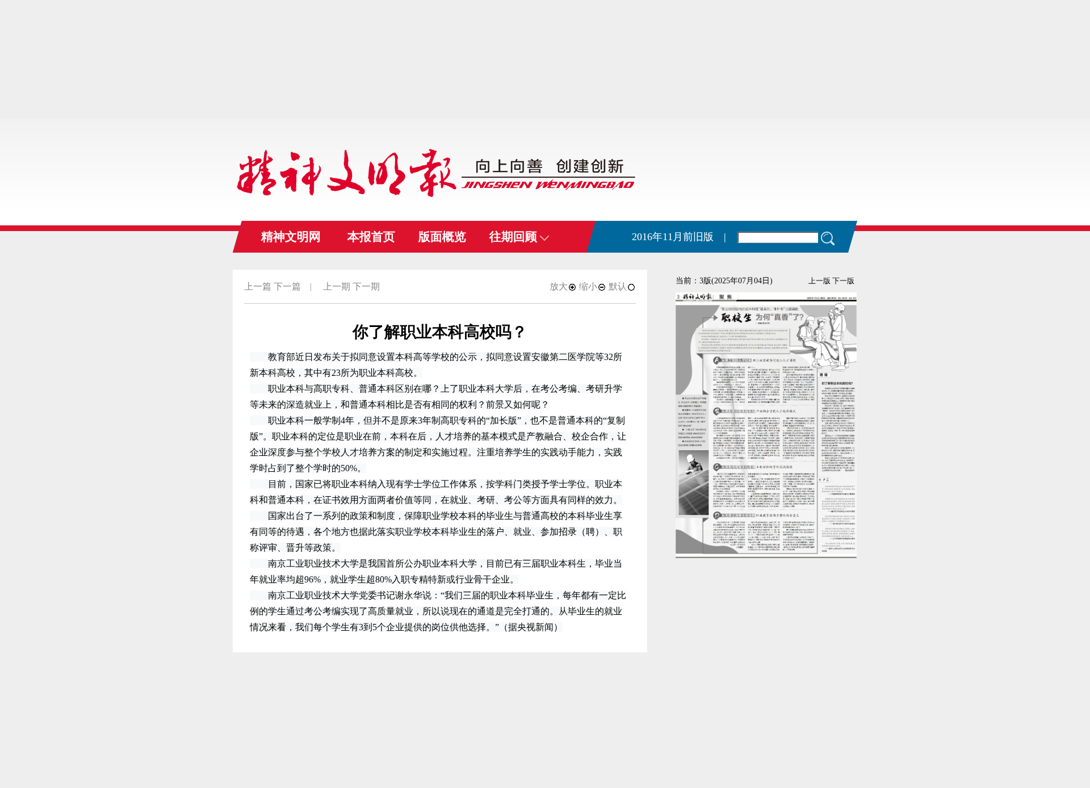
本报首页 (371, 237)
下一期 (366, 286)
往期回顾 (514, 237)
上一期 (336, 286)
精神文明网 (291, 237)
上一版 (819, 280)
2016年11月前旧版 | (679, 236)
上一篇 (257, 286)
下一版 (843, 280)
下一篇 (287, 286)
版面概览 (442, 237)
